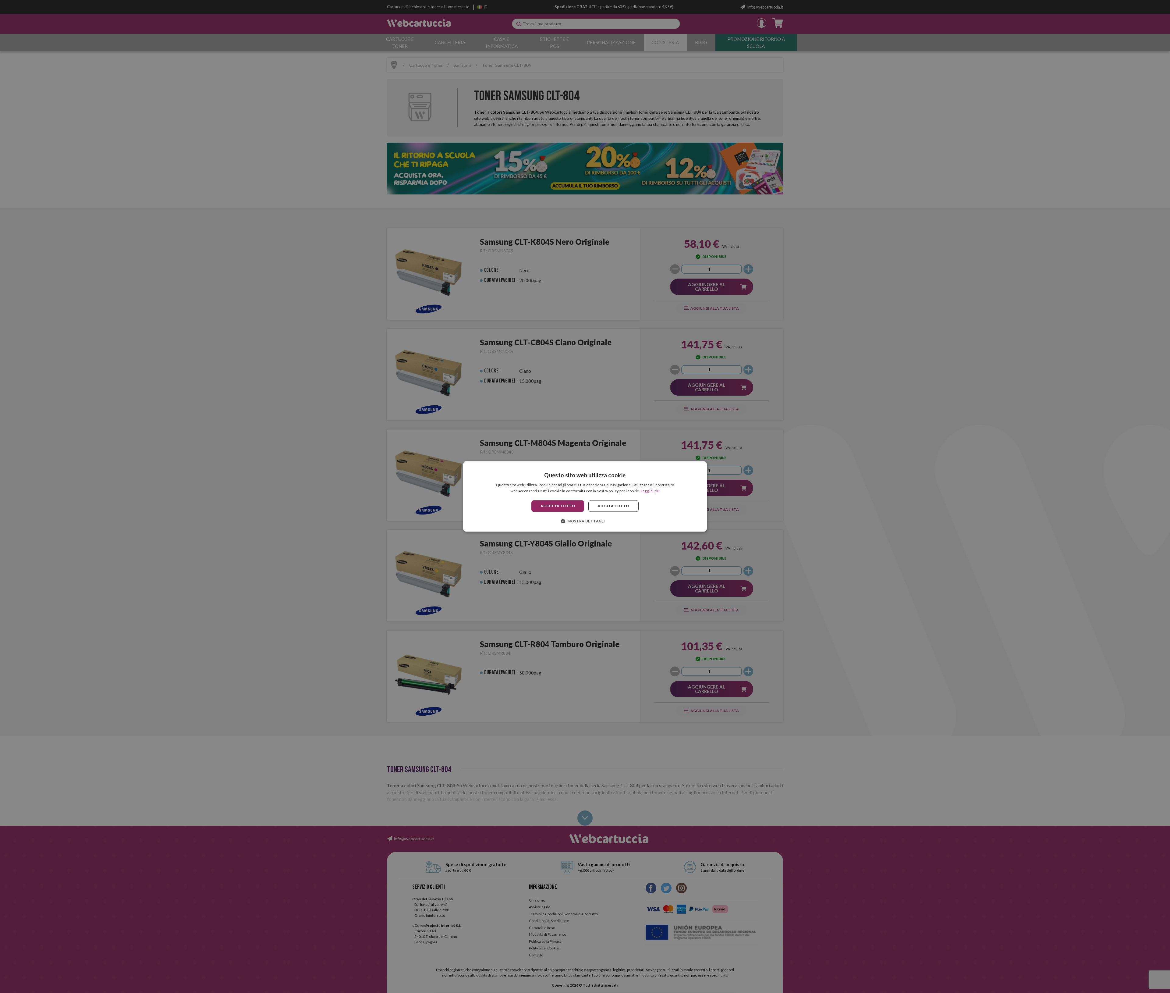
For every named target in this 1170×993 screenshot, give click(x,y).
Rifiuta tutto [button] (613, 506)
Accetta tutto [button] (558, 506)
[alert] (585, 496)
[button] (585, 521)
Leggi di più (650, 491)
